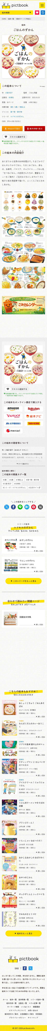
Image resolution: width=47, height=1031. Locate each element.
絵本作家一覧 (11, 1003)
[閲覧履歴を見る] (43, 12)
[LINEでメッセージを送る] (20, 507)
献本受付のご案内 (11, 1014)
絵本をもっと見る (24, 933)
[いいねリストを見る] (37, 12)
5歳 (11, 107)
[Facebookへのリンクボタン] (25, 968)
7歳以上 (22, 107)
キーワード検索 (13, 1007)
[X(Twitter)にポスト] (6, 507)
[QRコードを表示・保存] (40, 507)
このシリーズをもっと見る (24, 581)
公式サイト (33, 487)
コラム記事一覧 (35, 1003)
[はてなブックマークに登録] (26, 507)
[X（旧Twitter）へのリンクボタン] (30, 968)
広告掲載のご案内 (27, 1014)
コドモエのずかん (17, 116)
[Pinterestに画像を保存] (33, 507)
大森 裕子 (9, 92)
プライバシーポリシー (17, 1017)
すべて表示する (23, 464)
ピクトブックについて (17, 1010)
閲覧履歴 (36, 1007)
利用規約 (39, 1014)
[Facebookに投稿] (13, 507)
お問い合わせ (33, 1010)
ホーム (5, 999)
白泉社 (11, 97)
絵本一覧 (13, 999)
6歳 (16, 107)
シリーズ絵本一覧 (37, 999)
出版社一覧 (22, 1003)
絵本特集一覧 (24, 999)
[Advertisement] (23, 658)
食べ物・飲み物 (16, 112)
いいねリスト (26, 1007)
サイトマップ (33, 1017)
